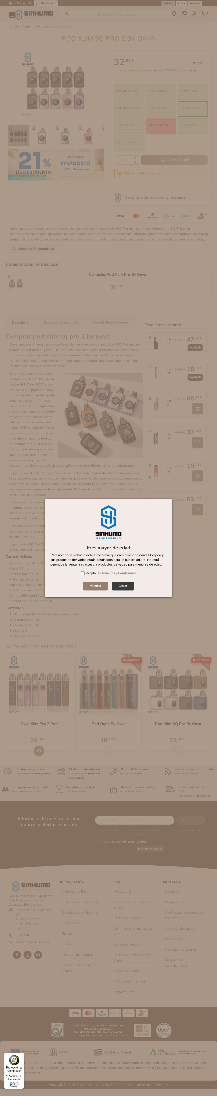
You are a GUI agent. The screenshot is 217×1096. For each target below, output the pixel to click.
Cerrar (123, 586)
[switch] (14, 1084)
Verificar (95, 586)
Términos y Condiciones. (119, 573)
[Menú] (21, 1055)
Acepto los (111, 573)
